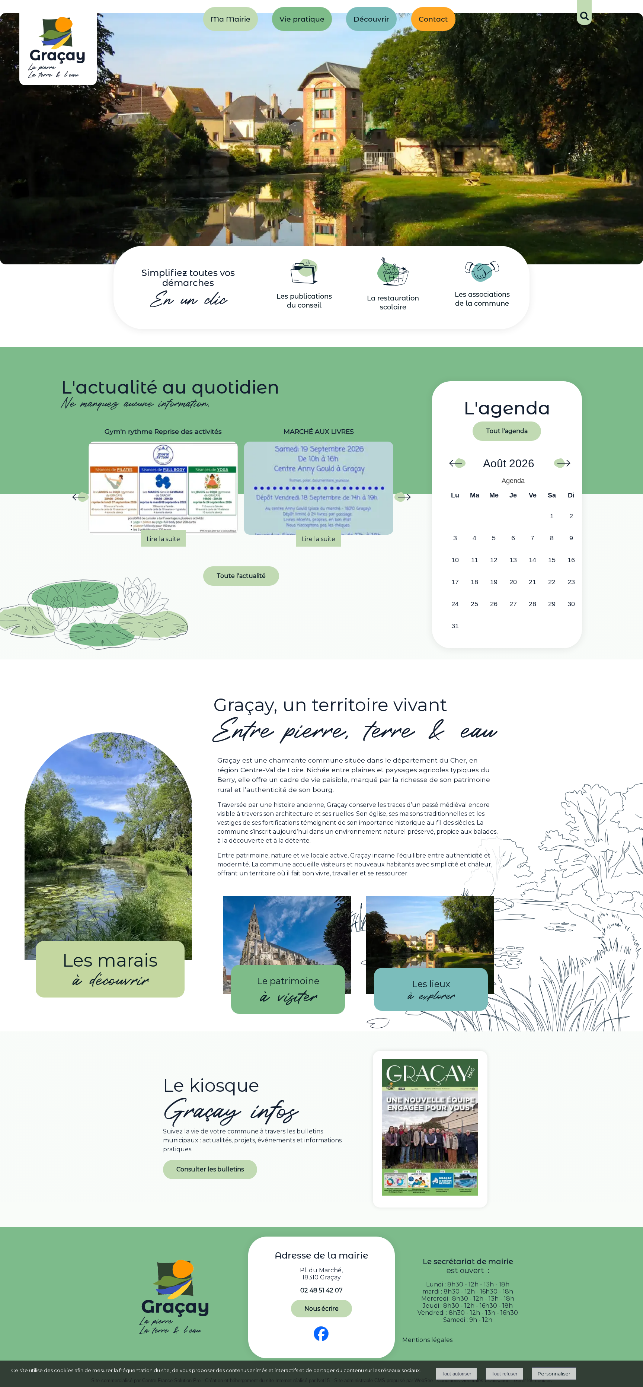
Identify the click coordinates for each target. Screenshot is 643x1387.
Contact (433, 19)
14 (532, 560)
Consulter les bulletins (210, 1169)
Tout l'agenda (507, 431)
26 (494, 604)
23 (571, 582)
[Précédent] (80, 499)
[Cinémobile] (318, 488)
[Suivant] (402, 499)
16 (571, 560)
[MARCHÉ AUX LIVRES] (163, 488)
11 (474, 560)
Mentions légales (427, 1339)
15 (552, 560)
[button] (584, 12)
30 (571, 604)
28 (532, 604)
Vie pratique (301, 19)
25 (474, 604)
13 (513, 560)
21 (532, 582)
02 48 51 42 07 (321, 1290)
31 (455, 626)
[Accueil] (58, 49)
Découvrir (371, 19)
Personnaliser (554, 1374)
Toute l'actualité (241, 575)
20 (513, 582)
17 (455, 582)
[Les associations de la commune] (482, 279)
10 (455, 560)
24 (455, 604)
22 (552, 582)
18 (474, 582)
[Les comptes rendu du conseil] (304, 281)
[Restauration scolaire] (393, 283)
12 (494, 560)
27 (513, 604)
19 (494, 582)
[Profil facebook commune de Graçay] (321, 1341)
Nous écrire (321, 1308)
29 (552, 604)
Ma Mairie (230, 19)
